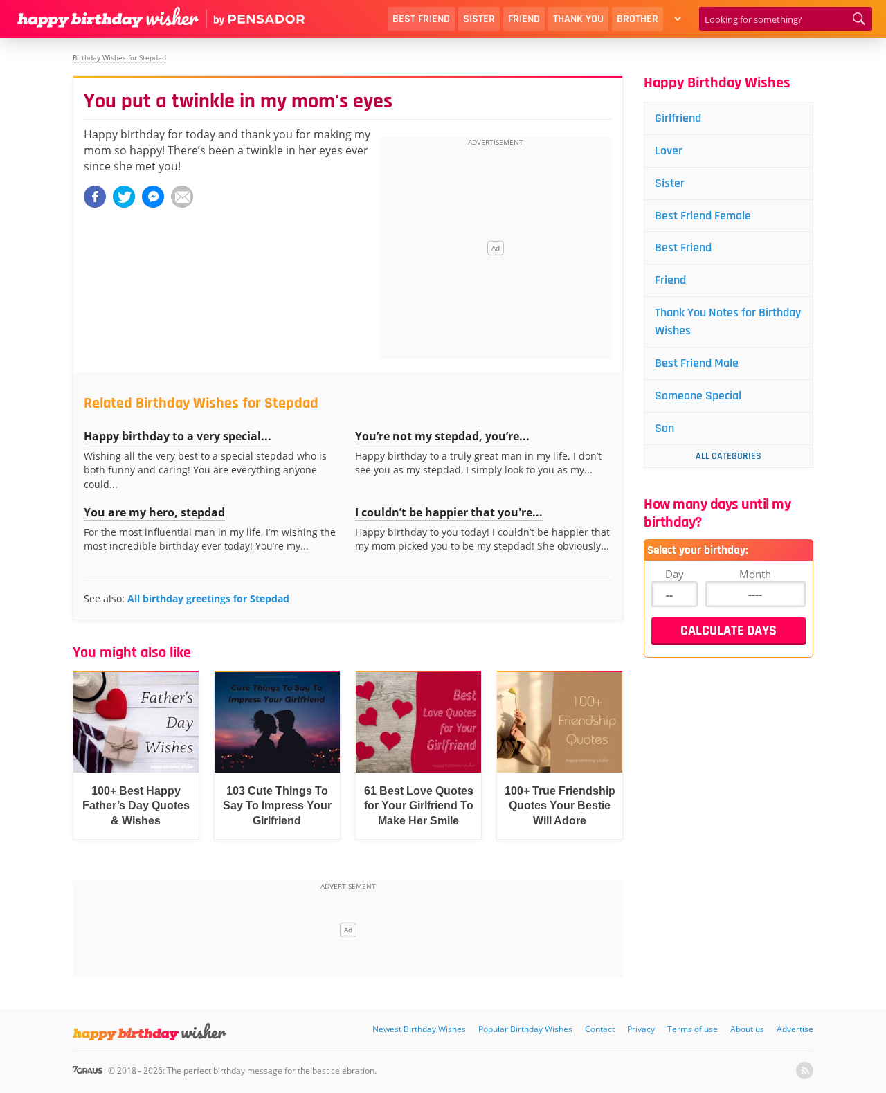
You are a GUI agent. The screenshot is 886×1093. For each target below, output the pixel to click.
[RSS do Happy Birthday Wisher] (804, 1070)
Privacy (641, 1029)
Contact (600, 1029)
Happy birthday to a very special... (177, 436)
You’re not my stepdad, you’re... (442, 436)
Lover (668, 151)
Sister (479, 19)
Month (755, 574)
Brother (637, 19)
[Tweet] (124, 197)
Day (674, 574)
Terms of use (692, 1029)
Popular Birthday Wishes (525, 1029)
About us (747, 1029)
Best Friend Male (697, 363)
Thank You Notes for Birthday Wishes (728, 321)
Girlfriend (678, 118)
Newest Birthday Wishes (419, 1029)
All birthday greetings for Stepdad (208, 598)
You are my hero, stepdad (154, 512)
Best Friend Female (703, 216)
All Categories (728, 456)
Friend (524, 19)
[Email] (182, 197)
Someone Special (698, 396)
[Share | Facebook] (95, 197)
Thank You (578, 19)
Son (664, 428)
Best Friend (421, 19)
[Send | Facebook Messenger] (153, 197)
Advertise (795, 1029)
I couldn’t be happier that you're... (449, 512)
